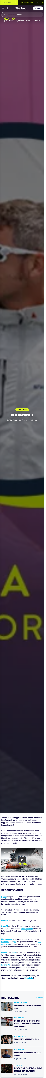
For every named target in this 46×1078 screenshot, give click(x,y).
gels (14, 942)
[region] (22, 2)
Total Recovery (27, 928)
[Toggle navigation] (3, 8)
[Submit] (3, 14)
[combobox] (22, 14)
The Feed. (13, 420)
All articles (39, 998)
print (14, 952)
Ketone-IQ (5, 965)
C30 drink (5, 942)
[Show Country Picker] (15, 2)
